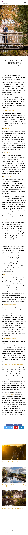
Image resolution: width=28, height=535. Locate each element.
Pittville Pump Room (9, 275)
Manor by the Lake (8, 110)
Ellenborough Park (8, 219)
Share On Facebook (14, 425)
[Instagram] (15, 530)
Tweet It (9, 427)
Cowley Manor (7, 128)
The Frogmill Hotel (8, 243)
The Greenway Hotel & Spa (10, 338)
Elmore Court (7, 176)
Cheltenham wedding (8, 394)
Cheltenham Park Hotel (9, 304)
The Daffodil (6, 152)
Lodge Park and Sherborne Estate (13, 364)
